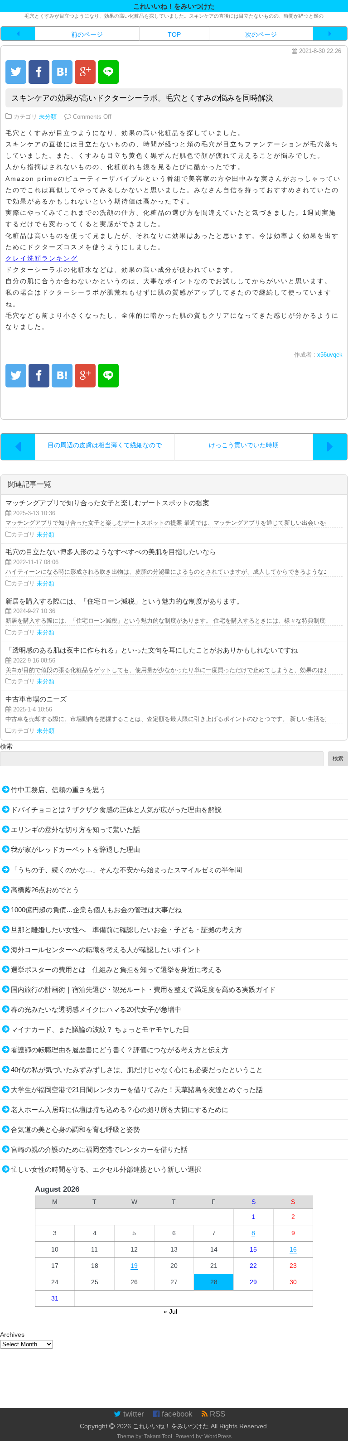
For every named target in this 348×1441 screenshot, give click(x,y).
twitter (132, 1414)
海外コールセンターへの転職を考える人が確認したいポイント (106, 949)
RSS (216, 1414)
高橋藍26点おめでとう (45, 890)
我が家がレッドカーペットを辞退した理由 (75, 849)
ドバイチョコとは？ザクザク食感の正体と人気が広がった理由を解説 (116, 809)
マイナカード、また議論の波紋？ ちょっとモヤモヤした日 (100, 1029)
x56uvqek (330, 355)
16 (293, 1249)
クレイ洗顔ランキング (41, 258)
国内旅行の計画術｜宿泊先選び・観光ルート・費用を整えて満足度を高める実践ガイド (143, 989)
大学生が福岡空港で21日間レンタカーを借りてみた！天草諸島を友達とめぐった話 (137, 1089)
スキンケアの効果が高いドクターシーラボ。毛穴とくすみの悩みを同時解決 (142, 98)
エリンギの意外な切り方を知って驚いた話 (75, 829)
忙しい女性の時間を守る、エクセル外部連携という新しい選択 (106, 1169)
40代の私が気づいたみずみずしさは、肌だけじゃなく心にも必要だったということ (137, 1069)
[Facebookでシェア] (39, 72)
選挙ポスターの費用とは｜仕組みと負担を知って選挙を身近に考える (116, 969)
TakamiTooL (159, 1436)
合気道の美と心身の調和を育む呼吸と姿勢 (75, 1129)
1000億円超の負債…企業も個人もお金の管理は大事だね (96, 910)
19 (134, 1265)
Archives (12, 1334)
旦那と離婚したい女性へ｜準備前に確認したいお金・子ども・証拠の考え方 (126, 929)
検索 (6, 746)
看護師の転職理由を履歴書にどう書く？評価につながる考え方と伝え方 (119, 1050)
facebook (176, 1414)
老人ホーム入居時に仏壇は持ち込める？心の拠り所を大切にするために (119, 1109)
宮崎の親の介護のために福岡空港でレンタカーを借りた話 (99, 1149)
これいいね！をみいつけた (171, 1426)
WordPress (218, 1436)
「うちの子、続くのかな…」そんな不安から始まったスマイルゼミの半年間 (126, 870)
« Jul (170, 1311)
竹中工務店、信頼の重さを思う (58, 789)
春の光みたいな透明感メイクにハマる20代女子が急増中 (96, 1009)
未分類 (48, 117)
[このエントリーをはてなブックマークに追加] (62, 72)
